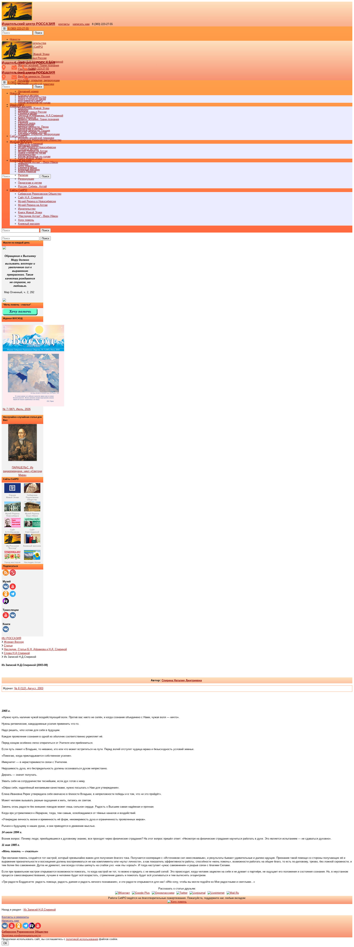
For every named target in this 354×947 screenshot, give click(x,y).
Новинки (23, 164)
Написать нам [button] (10, 920)
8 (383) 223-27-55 (18, 28)
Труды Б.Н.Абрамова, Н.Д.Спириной (40, 115)
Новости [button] (15, 39)
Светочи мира (26, 123)
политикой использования (82, 939)
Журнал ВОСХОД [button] (21, 141)
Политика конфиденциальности (21, 935)
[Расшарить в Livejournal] (197, 892)
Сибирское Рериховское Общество (39, 193)
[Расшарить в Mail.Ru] (232, 892)
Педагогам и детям (30, 182)
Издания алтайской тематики (36, 84)
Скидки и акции (27, 167)
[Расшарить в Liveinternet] (216, 892)
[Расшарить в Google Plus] (140, 892)
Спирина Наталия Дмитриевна (182, 680)
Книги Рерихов (27, 171)
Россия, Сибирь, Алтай (32, 186)
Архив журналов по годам (34, 156)
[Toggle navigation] (4, 28)
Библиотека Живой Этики (33, 54)
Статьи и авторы (28, 149)
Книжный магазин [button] (21, 160)
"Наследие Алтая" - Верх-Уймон (38, 162)
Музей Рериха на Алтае (33, 205)
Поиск (38, 32)
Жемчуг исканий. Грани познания (38, 119)
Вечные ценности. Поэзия (34, 76)
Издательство (26, 208)
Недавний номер (28, 91)
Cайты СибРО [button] (18, 190)
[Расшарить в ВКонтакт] (122, 892)
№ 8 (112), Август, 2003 (28, 688)
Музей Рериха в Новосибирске (37, 201)
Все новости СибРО (30, 100)
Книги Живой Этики (30, 212)
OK (5, 943)
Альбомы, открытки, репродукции (39, 80)
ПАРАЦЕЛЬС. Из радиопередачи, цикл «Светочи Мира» (22, 471)
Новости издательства (32, 96)
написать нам (81, 24)
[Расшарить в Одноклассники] (163, 892)
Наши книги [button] (17, 104)
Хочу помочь (26, 219)
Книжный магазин (29, 223)
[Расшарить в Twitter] (182, 892)
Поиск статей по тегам (32, 152)
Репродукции (26, 178)
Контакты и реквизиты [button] (15, 917)
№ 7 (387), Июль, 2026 (17, 409)
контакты (63, 24)
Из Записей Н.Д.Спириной (40, 909)
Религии (23, 175)
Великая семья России (32, 111)
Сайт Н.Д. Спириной (30, 197)
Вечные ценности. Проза (33, 126)
